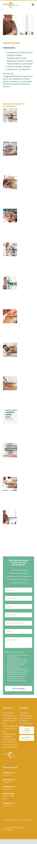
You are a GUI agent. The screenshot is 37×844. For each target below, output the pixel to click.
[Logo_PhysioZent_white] (10, 752)
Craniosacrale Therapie (12, 181)
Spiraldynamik (13, 484)
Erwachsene (9, 117)
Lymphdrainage (13, 316)
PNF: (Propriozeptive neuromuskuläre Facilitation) (14, 447)
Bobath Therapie (10, 147)
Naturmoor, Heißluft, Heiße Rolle (11, 413)
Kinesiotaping (12, 249)
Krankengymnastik (15, 283)
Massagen (10, 383)
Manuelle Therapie (10, 348)
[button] (3, 840)
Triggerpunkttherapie (17, 517)
